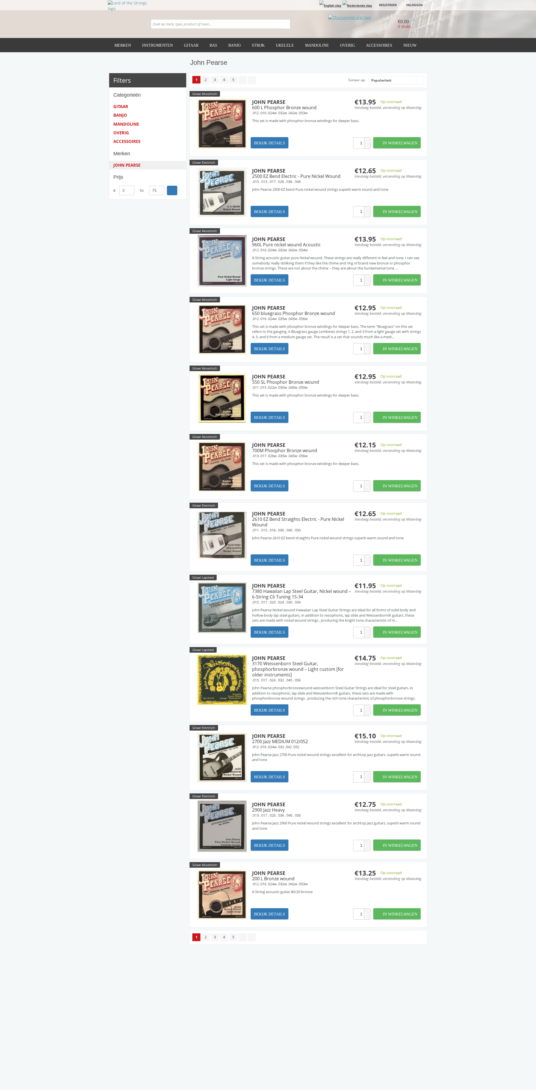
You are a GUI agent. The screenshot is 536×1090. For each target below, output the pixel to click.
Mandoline (317, 45)
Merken (122, 45)
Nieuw (410, 45)
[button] (367, 140)
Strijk (258, 45)
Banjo (234, 45)
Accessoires (379, 45)
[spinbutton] (358, 143)
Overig (347, 45)
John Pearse (126, 165)
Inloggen (414, 5)
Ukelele (285, 45)
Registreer (388, 5)
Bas (213, 45)
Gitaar (191, 45)
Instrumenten (157, 45)
